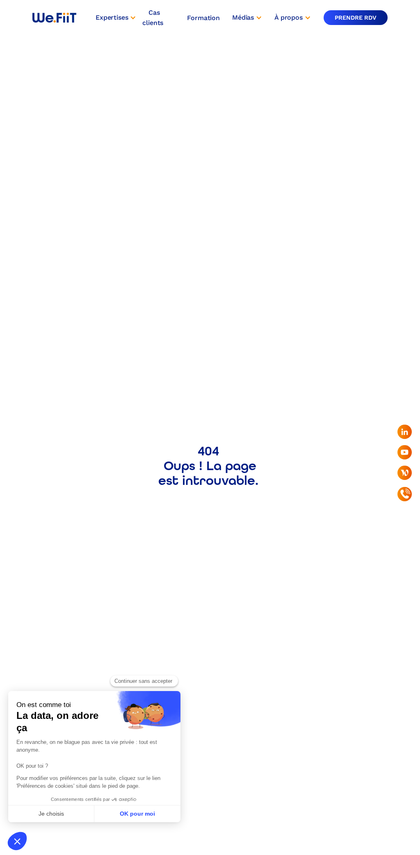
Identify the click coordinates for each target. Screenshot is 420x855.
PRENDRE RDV (356, 17)
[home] (54, 18)
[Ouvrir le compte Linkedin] (404, 432)
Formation (203, 18)
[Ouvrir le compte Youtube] (404, 452)
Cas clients (152, 18)
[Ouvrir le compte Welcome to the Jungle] (404, 473)
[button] (115, 17)
